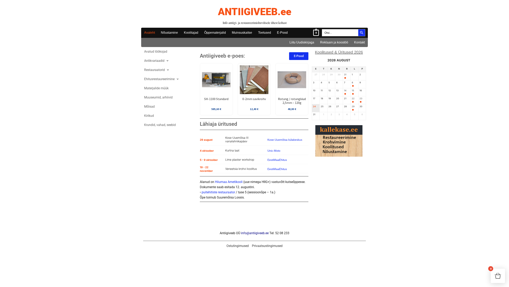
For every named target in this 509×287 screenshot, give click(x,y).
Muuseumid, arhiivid (158, 97)
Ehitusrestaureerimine (159, 79)
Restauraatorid (154, 70)
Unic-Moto (273, 150)
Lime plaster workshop (239, 159)
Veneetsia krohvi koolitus (241, 168)
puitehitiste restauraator (218, 192)
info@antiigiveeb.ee (255, 233)
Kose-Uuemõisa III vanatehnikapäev (237, 139)
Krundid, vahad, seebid (160, 125)
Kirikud (149, 116)
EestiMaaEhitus (277, 159)
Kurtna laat (232, 150)
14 (345, 90)
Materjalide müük (156, 88)
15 (353, 90)
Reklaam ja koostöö (334, 42)
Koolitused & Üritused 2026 (339, 52)
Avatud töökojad (155, 51)
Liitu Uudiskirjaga (301, 42)
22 (353, 98)
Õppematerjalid (215, 32)
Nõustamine (169, 32)
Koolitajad (191, 32)
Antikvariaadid (154, 61)
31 (345, 74)
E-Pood (282, 32)
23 (360, 98)
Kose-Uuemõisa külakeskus (284, 139)
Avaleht (149, 32)
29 (353, 106)
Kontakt (359, 42)
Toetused (264, 32)
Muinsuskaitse (242, 32)
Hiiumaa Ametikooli (229, 182)
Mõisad (149, 106)
